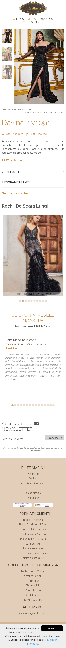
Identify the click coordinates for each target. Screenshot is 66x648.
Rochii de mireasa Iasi (33, 483)
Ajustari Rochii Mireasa (33, 534)
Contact (33, 478)
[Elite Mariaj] (33, 8)
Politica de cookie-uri (33, 557)
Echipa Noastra (33, 492)
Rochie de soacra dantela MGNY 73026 (44, 112)
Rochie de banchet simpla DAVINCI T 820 (23, 109)
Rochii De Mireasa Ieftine (33, 524)
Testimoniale (33, 585)
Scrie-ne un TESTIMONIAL (33, 326)
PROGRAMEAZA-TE (16, 182)
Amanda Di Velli (33, 576)
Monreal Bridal (33, 590)
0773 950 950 (39, 134)
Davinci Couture (33, 599)
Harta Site (33, 497)
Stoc (33, 488)
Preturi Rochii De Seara (33, 538)
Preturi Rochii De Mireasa (33, 529)
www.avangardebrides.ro (33, 613)
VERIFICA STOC (13, 172)
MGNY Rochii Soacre (33, 571)
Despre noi (33, 473)
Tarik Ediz (33, 580)
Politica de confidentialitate (33, 553)
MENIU (20, 19)
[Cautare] (29, 19)
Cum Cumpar (33, 543)
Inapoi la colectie (15, 193)
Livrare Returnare (33, 548)
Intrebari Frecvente (33, 519)
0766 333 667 (45, 19)
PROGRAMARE (34, 22)
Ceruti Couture (33, 595)
